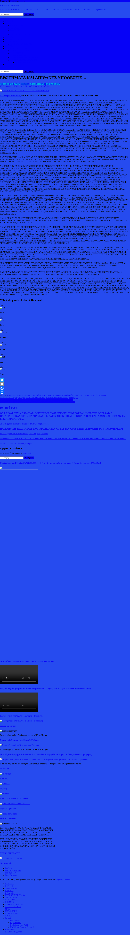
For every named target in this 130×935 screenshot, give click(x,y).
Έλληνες (84, 395)
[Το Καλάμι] (5, 774)
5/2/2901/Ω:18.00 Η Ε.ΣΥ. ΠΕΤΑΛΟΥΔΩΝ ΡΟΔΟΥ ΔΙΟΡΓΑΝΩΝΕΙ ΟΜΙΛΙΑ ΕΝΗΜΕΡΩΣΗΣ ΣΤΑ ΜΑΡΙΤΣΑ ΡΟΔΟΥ (63, 438)
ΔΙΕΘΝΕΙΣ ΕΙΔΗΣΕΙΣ (14, 39)
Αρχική (8, 19)
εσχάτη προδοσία (27, 398)
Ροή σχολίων (10, 873)
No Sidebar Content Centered (22, 927)
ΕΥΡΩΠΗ (14, 32)
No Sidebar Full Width (19, 925)
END (9, 395)
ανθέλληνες (16, 395)
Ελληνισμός (93, 395)
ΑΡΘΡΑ (8, 916)
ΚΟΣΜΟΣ (9, 23)
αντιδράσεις (25, 395)
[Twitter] (65, 380)
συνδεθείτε (27, 453)
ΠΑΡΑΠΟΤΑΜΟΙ (22, 62)
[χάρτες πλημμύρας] (8, 814)
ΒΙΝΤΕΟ (9, 46)
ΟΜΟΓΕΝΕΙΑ (16, 30)
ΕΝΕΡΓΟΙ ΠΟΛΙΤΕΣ (39, 84)
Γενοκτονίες (35, 395)
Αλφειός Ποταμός (25, 86)
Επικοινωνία (10, 929)
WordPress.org (11, 875)
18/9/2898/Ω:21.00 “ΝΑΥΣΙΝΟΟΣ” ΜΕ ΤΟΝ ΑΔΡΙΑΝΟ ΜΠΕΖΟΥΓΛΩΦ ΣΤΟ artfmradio (37, 402)
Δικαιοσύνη (65, 395)
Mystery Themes (63, 879)
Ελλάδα (78, 395)
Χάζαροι (74, 398)
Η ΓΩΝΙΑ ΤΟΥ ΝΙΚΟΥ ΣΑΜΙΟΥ (24, 58)
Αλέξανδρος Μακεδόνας (10, 95)
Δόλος (72, 395)
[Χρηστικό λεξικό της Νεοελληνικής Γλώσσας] (19, 745)
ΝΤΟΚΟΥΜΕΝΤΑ (13, 907)
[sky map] (4, 794)
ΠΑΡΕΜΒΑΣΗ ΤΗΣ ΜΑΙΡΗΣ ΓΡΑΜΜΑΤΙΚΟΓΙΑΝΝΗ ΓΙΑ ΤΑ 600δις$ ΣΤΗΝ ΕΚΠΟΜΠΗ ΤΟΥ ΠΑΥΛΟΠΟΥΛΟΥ (62, 428)
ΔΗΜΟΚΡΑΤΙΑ (16, 26)
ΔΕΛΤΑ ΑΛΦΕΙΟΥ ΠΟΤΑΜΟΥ (23, 60)
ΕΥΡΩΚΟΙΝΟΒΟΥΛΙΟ (20, 35)
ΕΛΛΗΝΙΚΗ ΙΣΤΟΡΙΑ (20, 51)
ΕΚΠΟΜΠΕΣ (11, 911)
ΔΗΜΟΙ (3, 84)
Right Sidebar (15, 923)
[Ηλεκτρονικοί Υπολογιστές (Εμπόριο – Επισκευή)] (21, 721)
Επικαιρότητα (14, 398)
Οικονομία (66, 398)
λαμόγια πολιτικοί (48, 398)
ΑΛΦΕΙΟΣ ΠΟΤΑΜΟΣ (10, 5)
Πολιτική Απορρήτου (13, 932)
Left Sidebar (15, 920)
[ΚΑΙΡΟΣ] (5, 784)
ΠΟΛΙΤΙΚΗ (10, 21)
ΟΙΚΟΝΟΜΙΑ (11, 42)
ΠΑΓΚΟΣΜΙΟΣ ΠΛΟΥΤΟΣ (22, 44)
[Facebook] (65, 388)
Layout (8, 918)
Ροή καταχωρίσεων (13, 870)
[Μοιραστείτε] (65, 392)
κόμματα (37, 398)
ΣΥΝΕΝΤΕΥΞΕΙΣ (12, 913)
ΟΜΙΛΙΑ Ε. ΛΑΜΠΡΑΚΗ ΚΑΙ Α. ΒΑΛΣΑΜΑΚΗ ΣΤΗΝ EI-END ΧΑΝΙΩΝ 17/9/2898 (36, 400)
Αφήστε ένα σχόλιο (40, 86)
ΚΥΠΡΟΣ (14, 28)
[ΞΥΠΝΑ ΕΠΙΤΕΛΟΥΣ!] (11, 858)
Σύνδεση (8, 868)
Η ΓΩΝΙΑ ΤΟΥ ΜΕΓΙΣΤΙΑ (21, 55)
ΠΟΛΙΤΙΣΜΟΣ (16, 53)
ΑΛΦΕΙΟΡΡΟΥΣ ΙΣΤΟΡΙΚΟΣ (17, 48)
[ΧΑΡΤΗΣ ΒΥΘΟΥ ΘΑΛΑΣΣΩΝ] (15, 804)
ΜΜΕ (7, 909)
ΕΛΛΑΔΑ (9, 37)
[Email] (65, 384)
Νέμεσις (58, 398)
